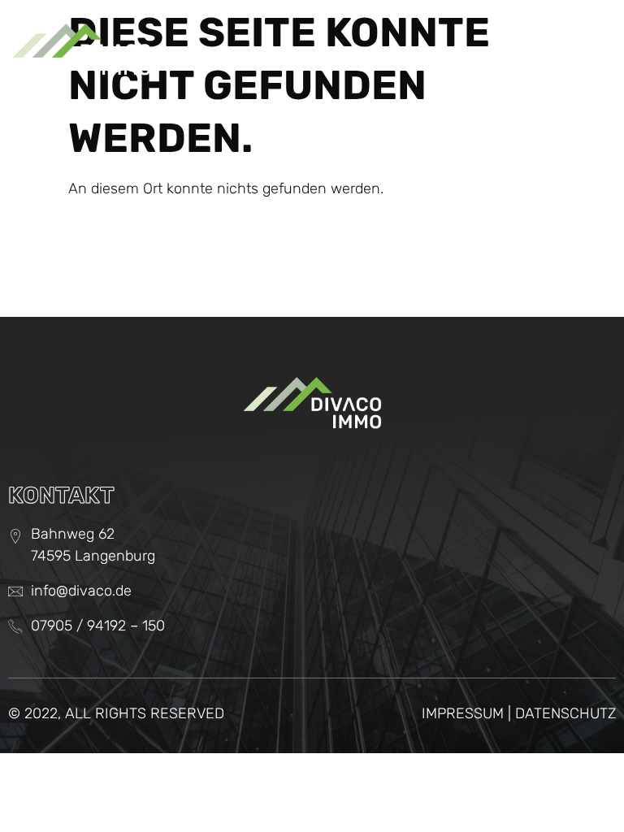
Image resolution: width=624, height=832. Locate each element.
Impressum (463, 713)
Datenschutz (565, 713)
